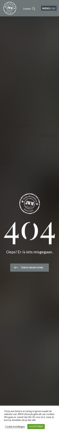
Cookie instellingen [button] (15, 426)
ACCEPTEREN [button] (36, 426)
